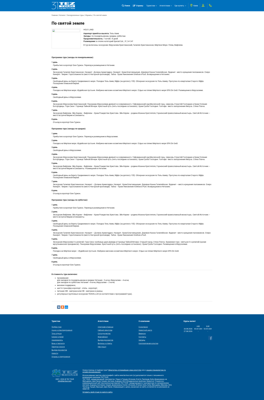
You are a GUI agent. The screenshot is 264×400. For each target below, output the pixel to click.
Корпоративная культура (148, 343)
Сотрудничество (104, 333)
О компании (143, 327)
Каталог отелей (58, 337)
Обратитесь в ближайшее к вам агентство (124, 370)
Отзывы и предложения (61, 356)
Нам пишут (102, 347)
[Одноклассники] (62, 307)
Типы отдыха (56, 333)
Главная (55, 15)
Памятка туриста (58, 347)
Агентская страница (105, 327)
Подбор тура (56, 327)
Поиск (127, 5)
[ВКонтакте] (58, 307)
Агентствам (165, 6)
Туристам (150, 6)
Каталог (62, 15)
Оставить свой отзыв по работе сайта (97, 392)
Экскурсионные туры (75, 15)
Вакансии (142, 333)
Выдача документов (59, 350)
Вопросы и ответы (105, 343)
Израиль (88, 15)
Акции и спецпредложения (62, 330)
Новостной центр (145, 330)
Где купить (179, 6)
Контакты (142, 337)
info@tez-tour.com (65, 381)
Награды (142, 340)
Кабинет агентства (105, 330)
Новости (55, 353)
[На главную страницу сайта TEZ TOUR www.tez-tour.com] (63, 5)
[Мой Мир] (66, 307)
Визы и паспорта (58, 343)
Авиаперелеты (57, 340)
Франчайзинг (103, 337)
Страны (139, 5)
